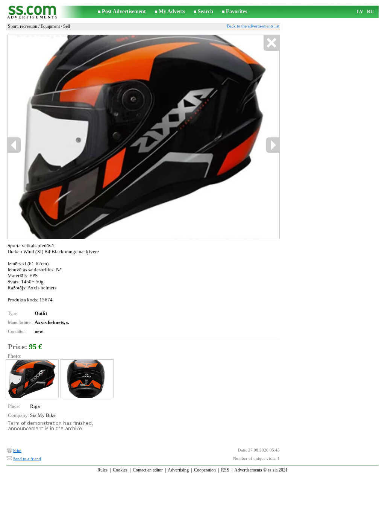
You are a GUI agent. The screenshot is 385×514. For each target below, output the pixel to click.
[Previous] (14, 145)
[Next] (272, 145)
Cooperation (205, 470)
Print (17, 450)
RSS (225, 470)
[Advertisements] (32, 12)
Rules (102, 470)
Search (205, 11)
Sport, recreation (22, 26)
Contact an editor (148, 470)
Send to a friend (27, 458)
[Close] (271, 43)
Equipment (50, 26)
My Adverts (172, 11)
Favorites (236, 11)
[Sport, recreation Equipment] (32, 378)
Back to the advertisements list (253, 26)
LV (360, 11)
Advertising (178, 470)
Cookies (120, 470)
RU (370, 11)
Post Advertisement (124, 11)
